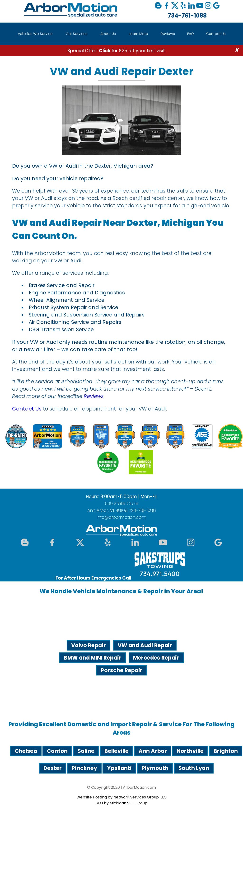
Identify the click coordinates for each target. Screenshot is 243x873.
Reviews (168, 33)
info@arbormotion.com (121, 517)
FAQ (190, 33)
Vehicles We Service (35, 33)
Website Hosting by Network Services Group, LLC (121, 797)
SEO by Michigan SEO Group (121, 803)
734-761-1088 (187, 15)
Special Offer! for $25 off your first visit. (116, 50)
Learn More (138, 33)
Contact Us (216, 33)
